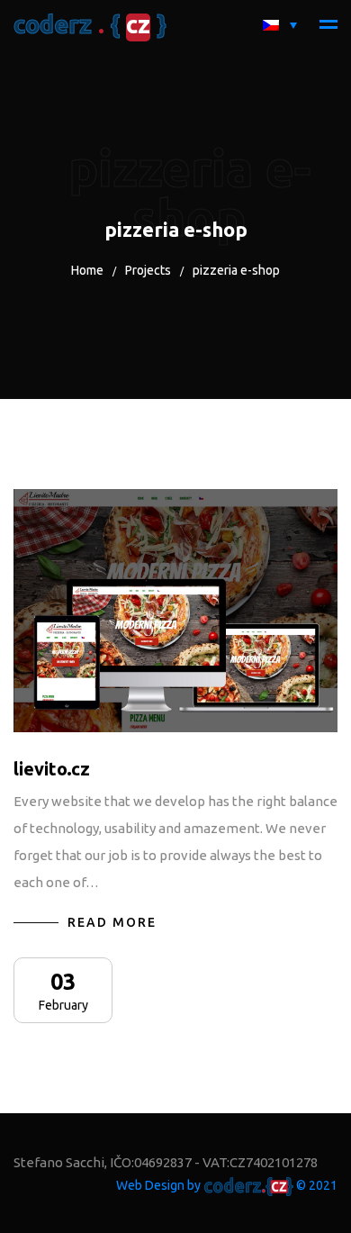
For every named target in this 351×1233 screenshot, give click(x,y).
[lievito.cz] (176, 610)
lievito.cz (52, 768)
